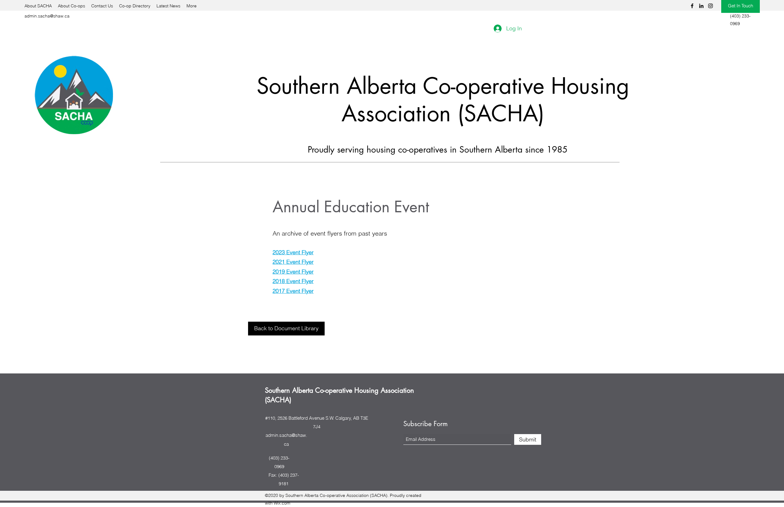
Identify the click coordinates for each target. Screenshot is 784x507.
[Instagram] (710, 6)
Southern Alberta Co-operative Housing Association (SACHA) (443, 100)
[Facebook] (692, 6)
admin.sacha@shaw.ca (47, 16)
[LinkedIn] (701, 6)
